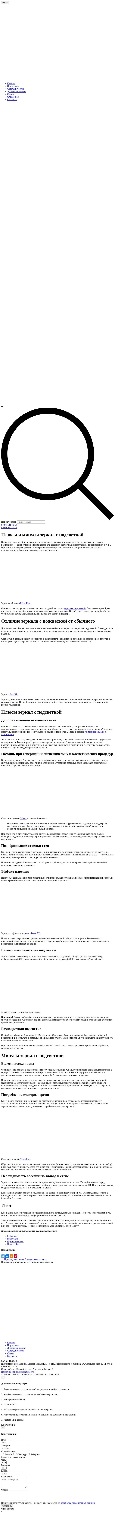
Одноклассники (15, 1241)
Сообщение (7, 1476)
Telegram (35, 1454)
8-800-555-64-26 (9, 527)
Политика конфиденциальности (17, 1372)
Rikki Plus (25, 603)
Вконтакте (12, 1238)
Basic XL (35, 933)
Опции (4, 1489)
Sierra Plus (25, 1159)
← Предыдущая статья (12, 1259)
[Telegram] (3, 1256)
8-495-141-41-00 (9, 524)
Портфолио (13, 86)
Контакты (12, 99)
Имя (3, 1439)
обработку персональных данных (78, 1503)
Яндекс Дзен (13, 1244)
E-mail (4, 1471)
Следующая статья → (36, 1259)
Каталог (11, 83)
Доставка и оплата (16, 91)
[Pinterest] (15, 1256)
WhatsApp (21, 1454)
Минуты (5, 1465)
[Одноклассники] (11, 1256)
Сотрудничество (15, 88)
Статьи (10, 94)
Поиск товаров (8, 521)
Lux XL (14, 694)
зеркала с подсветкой (75, 608)
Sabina (23, 818)
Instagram (11, 1236)
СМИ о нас (13, 97)
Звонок (8, 1454)
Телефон (5, 1445)
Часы (3, 1459)
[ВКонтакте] (7, 1256)
